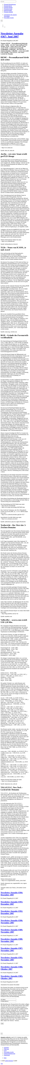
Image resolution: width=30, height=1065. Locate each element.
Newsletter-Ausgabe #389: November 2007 (12, 931)
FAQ (5, 1050)
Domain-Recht (8, 6)
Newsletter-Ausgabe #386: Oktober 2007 (12, 968)
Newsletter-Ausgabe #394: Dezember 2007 (12, 893)
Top (2, 1063)
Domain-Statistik (8, 12)
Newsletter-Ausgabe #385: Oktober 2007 (12, 977)
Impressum (7, 1055)
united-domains (9, 1060)
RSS (5, 1058)
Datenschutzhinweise (9, 1053)
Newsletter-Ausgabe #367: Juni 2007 (12, 35)
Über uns (6, 1049)
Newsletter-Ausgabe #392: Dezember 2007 (12, 912)
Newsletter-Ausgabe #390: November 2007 (12, 921)
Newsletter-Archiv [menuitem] (9, 17)
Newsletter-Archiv (9, 1052)
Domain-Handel (8, 7)
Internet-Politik (8, 10)
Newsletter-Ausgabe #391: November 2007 (12, 958)
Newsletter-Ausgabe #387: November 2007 (12, 949)
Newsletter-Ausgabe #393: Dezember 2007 (12, 903)
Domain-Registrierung (10, 4)
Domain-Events (8, 9)
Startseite (6, 1047)
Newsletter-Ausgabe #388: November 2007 (12, 940)
